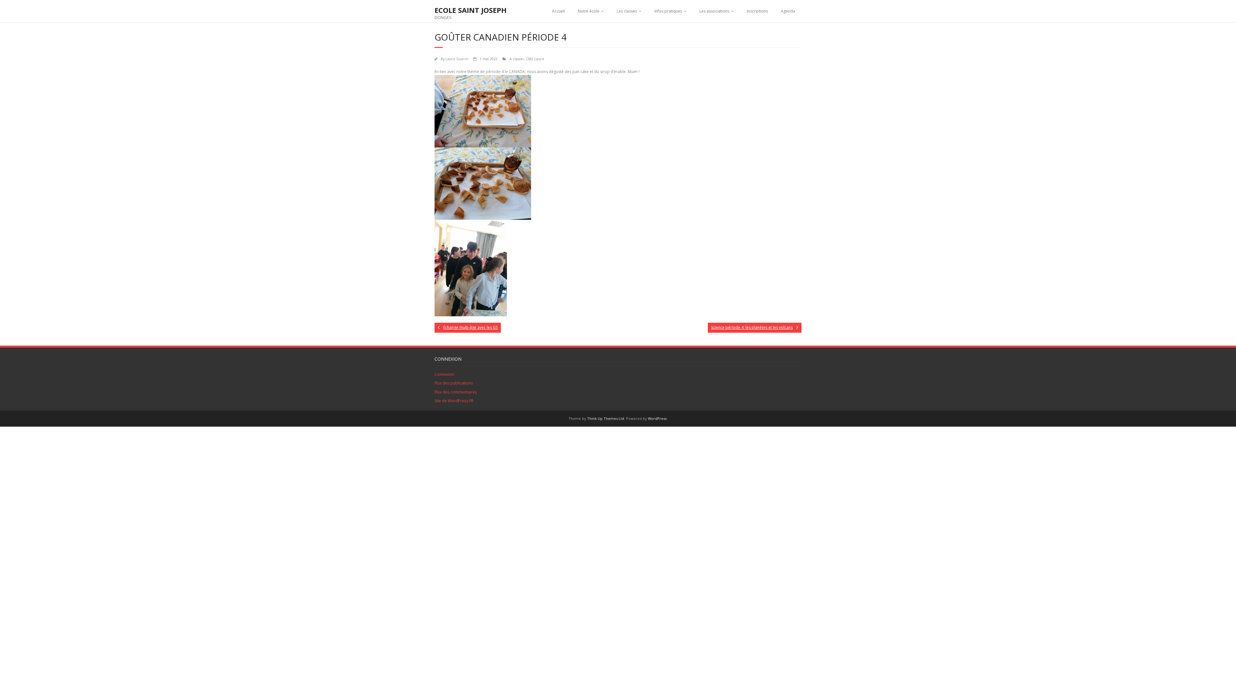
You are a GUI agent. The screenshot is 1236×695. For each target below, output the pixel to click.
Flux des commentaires (456, 392)
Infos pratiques (668, 11)
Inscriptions (757, 11)
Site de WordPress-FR (454, 400)
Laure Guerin (456, 58)
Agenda (788, 11)
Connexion (444, 374)
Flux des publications (454, 383)
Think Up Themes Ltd (605, 418)
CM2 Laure (535, 58)
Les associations (714, 11)
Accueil (558, 11)
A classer (517, 58)
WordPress (657, 418)
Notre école (588, 11)
